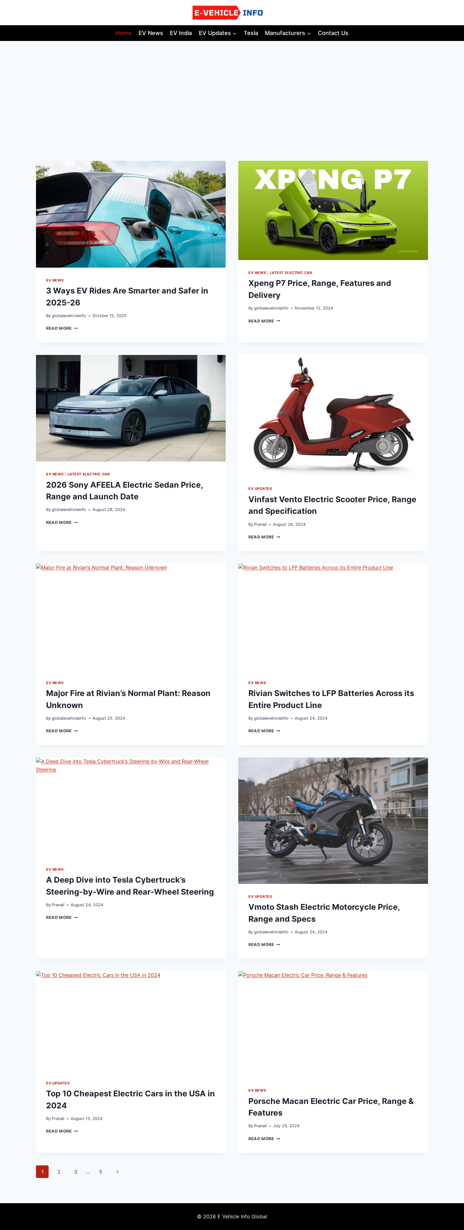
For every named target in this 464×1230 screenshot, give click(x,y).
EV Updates (260, 488)
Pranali (260, 524)
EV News (151, 33)
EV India (181, 33)
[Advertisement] (232, 88)
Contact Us (333, 33)
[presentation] (131, 214)
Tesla (251, 33)
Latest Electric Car (291, 272)
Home (124, 33)
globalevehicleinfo (69, 315)
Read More (62, 328)
